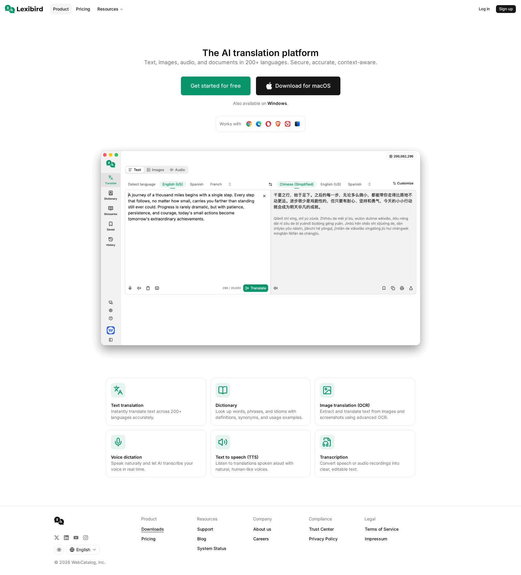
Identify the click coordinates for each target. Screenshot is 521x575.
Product (61, 8)
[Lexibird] (24, 9)
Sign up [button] (506, 9)
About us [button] (262, 529)
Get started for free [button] (216, 86)
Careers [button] (261, 538)
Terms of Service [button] (382, 529)
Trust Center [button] (321, 529)
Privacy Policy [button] (323, 538)
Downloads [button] (152, 529)
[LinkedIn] (66, 537)
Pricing (83, 8)
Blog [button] (201, 538)
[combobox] (82, 550)
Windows (277, 103)
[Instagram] (85, 537)
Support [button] (205, 529)
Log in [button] (484, 9)
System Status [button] (211, 548)
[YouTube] (76, 537)
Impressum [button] (376, 538)
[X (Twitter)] (56, 537)
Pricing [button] (148, 538)
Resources (107, 8)
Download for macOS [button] (303, 86)
